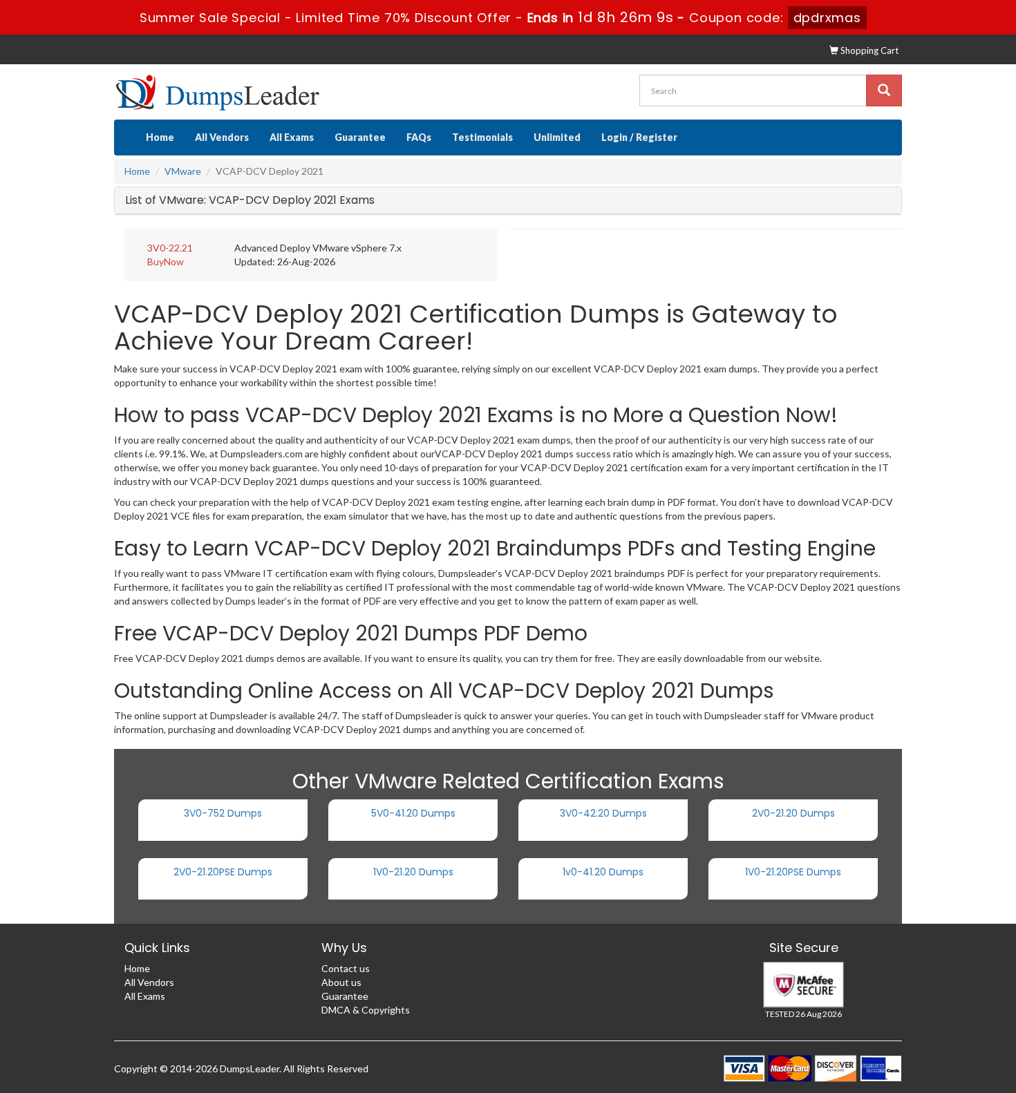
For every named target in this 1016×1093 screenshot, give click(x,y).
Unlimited (557, 137)
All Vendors (222, 137)
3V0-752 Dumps (223, 813)
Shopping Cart (868, 50)
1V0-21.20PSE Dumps (793, 872)
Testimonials (482, 137)
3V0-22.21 (170, 248)
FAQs (418, 137)
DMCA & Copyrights (365, 1010)
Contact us (345, 968)
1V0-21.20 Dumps (413, 872)
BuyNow (165, 261)
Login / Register (639, 137)
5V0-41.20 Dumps (413, 813)
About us (341, 982)
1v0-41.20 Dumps (603, 872)
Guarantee (360, 137)
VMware (182, 171)
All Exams (292, 137)
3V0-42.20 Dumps (603, 813)
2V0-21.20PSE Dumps (222, 872)
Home (160, 137)
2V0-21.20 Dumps (793, 813)
